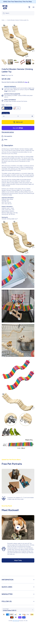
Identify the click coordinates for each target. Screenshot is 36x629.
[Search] (3, 13)
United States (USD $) (9, 610)
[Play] (18, 527)
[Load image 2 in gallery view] (10, 61)
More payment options (8, 132)
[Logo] (5, 7)
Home (3, 20)
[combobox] (18, 13)
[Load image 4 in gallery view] (22, 61)
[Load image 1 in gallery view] (4, 61)
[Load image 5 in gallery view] (28, 61)
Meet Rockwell (10, 510)
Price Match (6, 113)
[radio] (7, 108)
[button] (4, 139)
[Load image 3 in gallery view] (16, 61)
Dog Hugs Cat (16, 620)
